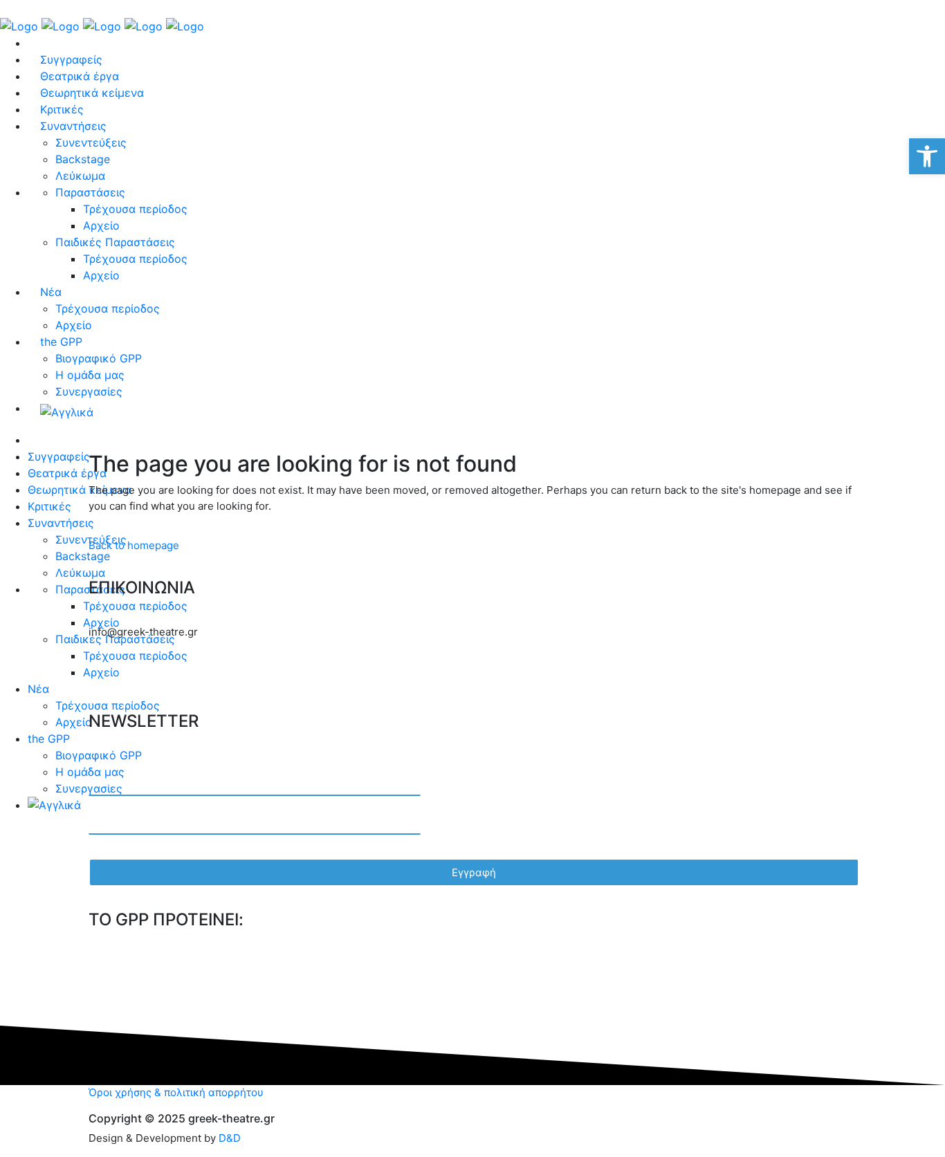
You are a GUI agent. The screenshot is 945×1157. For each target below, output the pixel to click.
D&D (230, 1138)
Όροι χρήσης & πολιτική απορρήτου (176, 1092)
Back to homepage (134, 545)
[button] (927, 156)
